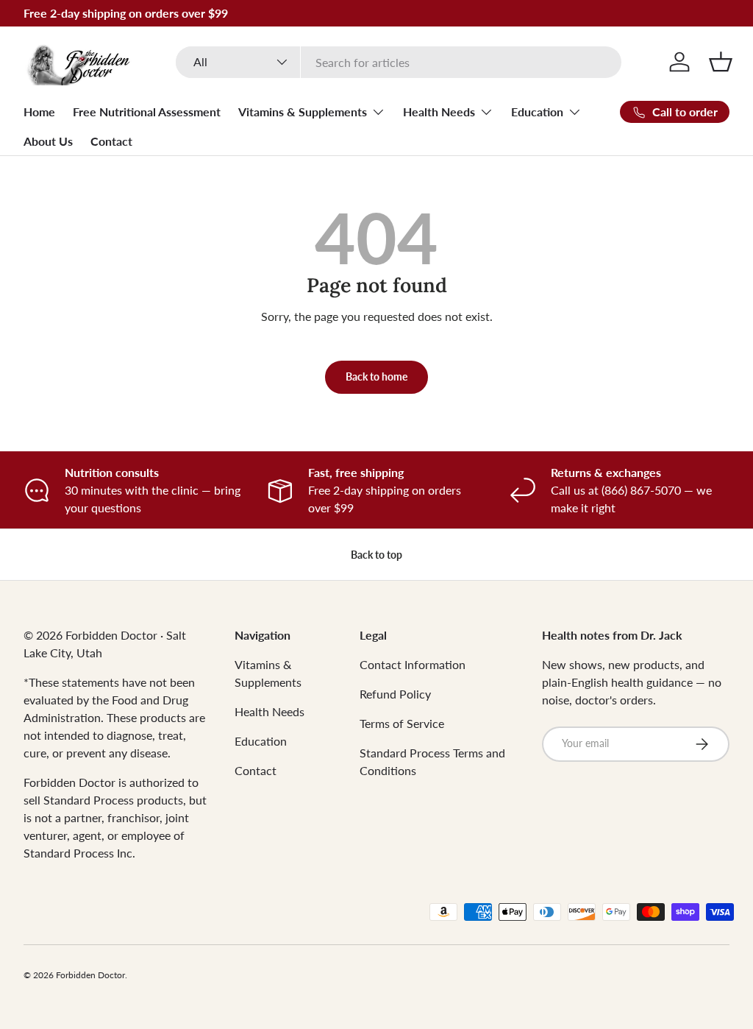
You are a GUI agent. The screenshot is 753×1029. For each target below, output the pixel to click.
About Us (48, 141)
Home (39, 112)
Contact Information (412, 664)
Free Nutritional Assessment (147, 112)
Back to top (376, 554)
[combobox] (398, 62)
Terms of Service (402, 723)
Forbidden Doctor (90, 974)
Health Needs (269, 711)
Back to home (376, 376)
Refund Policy (395, 694)
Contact (111, 141)
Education (261, 741)
